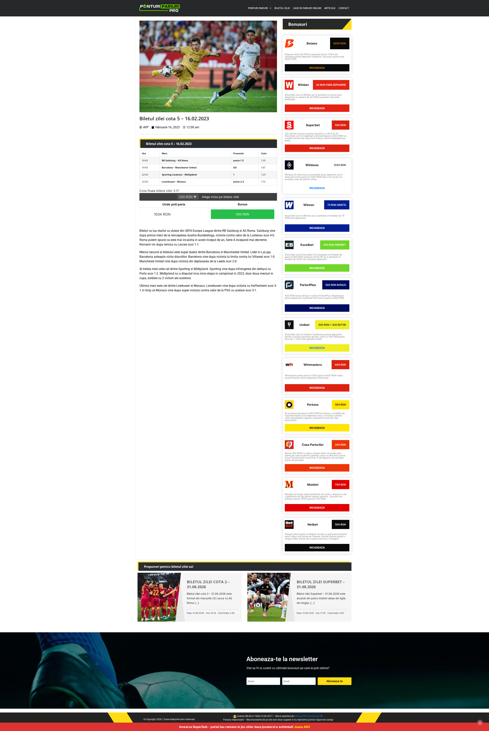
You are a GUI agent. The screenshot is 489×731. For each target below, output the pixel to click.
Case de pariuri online (307, 8)
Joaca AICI (302, 727)
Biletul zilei (282, 8)
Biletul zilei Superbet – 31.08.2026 (321, 584)
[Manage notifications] (480, 723)
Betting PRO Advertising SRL (308, 716)
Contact (343, 8)
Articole (329, 8)
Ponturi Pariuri (258, 8)
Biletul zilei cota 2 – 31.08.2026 (208, 584)
